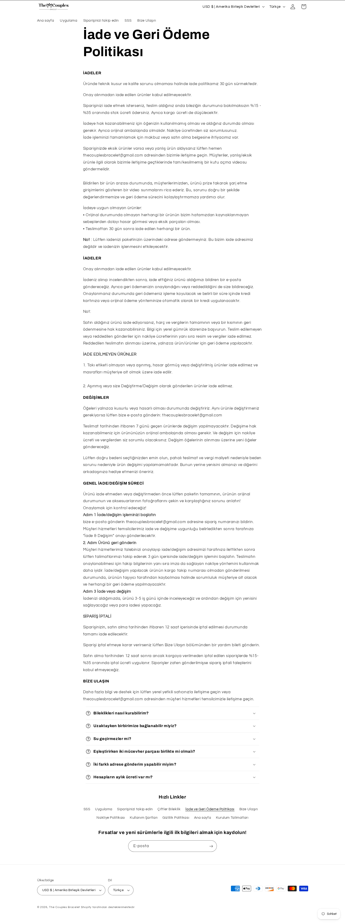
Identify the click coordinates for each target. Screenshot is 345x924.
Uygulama (103, 809)
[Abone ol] (211, 846)
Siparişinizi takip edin (135, 809)
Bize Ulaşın (248, 809)
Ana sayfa (202, 817)
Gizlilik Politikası (175, 817)
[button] (303, 6)
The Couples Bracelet (64, 907)
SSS (87, 809)
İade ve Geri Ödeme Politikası (209, 809)
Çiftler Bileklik (168, 809)
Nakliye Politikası (110, 817)
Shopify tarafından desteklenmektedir (107, 907)
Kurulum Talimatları (232, 817)
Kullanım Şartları (144, 817)
